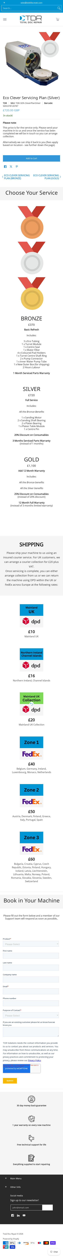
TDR (5, 103)
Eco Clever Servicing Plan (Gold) (46, 177)
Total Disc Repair (10, 1234)
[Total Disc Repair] (31, 19)
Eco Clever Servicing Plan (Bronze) (17, 177)
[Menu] (4, 19)
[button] (57, 19)
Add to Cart (31, 158)
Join (47, 1207)
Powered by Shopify (11, 1239)
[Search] (59, 8)
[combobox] (29, 8)
